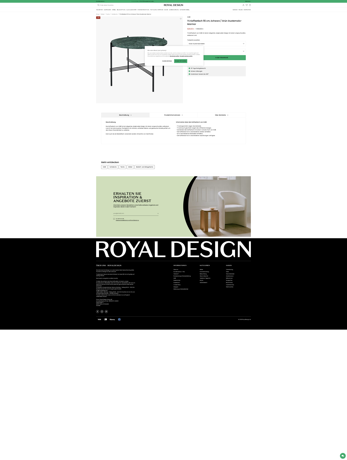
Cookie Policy (177, 284)
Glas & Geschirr (204, 276)
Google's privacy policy (186, 56)
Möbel (201, 269)
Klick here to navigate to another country (107, 278)
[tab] (125, 115)
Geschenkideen (230, 273)
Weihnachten (229, 286)
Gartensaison (229, 276)
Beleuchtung (203, 273)
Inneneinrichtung (204, 271)
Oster (227, 271)
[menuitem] (99, 9)
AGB (175, 278)
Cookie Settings (167, 61)
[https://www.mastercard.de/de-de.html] (105, 319)
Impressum (177, 282)
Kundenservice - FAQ (179, 271)
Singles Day (229, 280)
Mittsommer (229, 278)
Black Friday (229, 282)
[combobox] (248, 1)
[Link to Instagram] (101, 311)
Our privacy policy (174, 56)
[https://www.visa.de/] (99, 319)
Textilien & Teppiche (205, 278)
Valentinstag (229, 269)
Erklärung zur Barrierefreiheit (181, 289)
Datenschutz (177, 280)
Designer (176, 286)
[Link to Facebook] (97, 311)
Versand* (176, 273)
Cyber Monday (230, 284)
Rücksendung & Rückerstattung (182, 276)
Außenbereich (203, 282)
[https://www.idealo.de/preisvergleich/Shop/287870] (119, 319)
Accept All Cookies (180, 61)
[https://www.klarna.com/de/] (112, 319)
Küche (201, 280)
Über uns (176, 269)
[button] (248, 1)
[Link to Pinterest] (106, 311)
